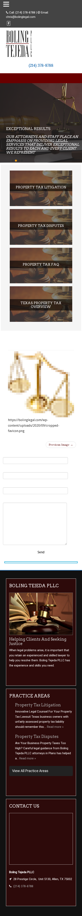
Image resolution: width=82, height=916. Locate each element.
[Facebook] (8, 23)
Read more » (55, 727)
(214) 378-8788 (25, 12)
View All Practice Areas (30, 771)
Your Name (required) (19, 454)
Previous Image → (61, 444)
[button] (6, 4)
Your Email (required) (18, 469)
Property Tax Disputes (37, 736)
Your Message (13, 500)
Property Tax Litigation (38, 705)
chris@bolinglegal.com (20, 17)
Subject (8, 485)
